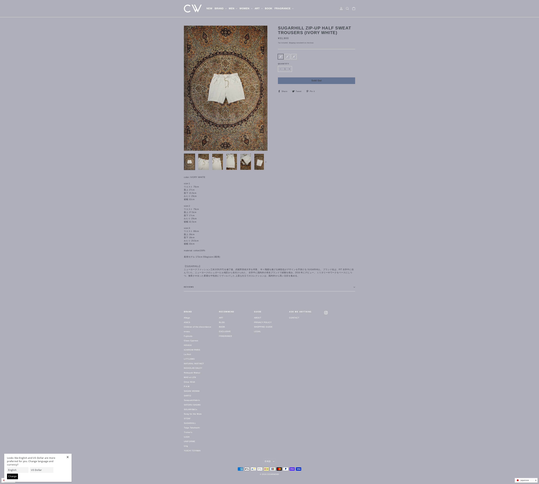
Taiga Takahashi (192, 428)
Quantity (283, 64)
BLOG (222, 322)
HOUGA (188, 345)
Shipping (292, 43)
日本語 (268, 461)
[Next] (265, 162)
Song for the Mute (193, 414)
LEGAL (257, 331)
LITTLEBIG (189, 359)
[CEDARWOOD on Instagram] (326, 312)
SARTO (187, 396)
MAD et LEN (190, 377)
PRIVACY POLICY (263, 322)
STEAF (187, 418)
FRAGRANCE (283, 8)
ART (258, 8)
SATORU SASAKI (192, 405)
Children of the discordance (197, 327)
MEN (232, 8)
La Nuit (187, 354)
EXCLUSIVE (225, 331)
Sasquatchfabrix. (192, 400)
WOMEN (244, 8)
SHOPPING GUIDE (263, 327)
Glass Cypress (191, 340)
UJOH (187, 437)
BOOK (268, 8)
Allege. (187, 318)
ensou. (187, 331)
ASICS (187, 322)
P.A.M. (187, 386)
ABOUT (257, 318)
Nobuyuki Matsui (192, 373)
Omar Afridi (189, 382)
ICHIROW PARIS (192, 350)
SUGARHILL (192, 266)
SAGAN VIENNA (192, 391)
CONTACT (294, 318)
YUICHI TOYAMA (192, 451)
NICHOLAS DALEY (193, 368)
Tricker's (188, 432)
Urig (186, 446)
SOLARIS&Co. (191, 409)
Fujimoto (188, 336)
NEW (209, 8)
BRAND (219, 8)
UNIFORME (189, 441)
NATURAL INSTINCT (194, 363)
